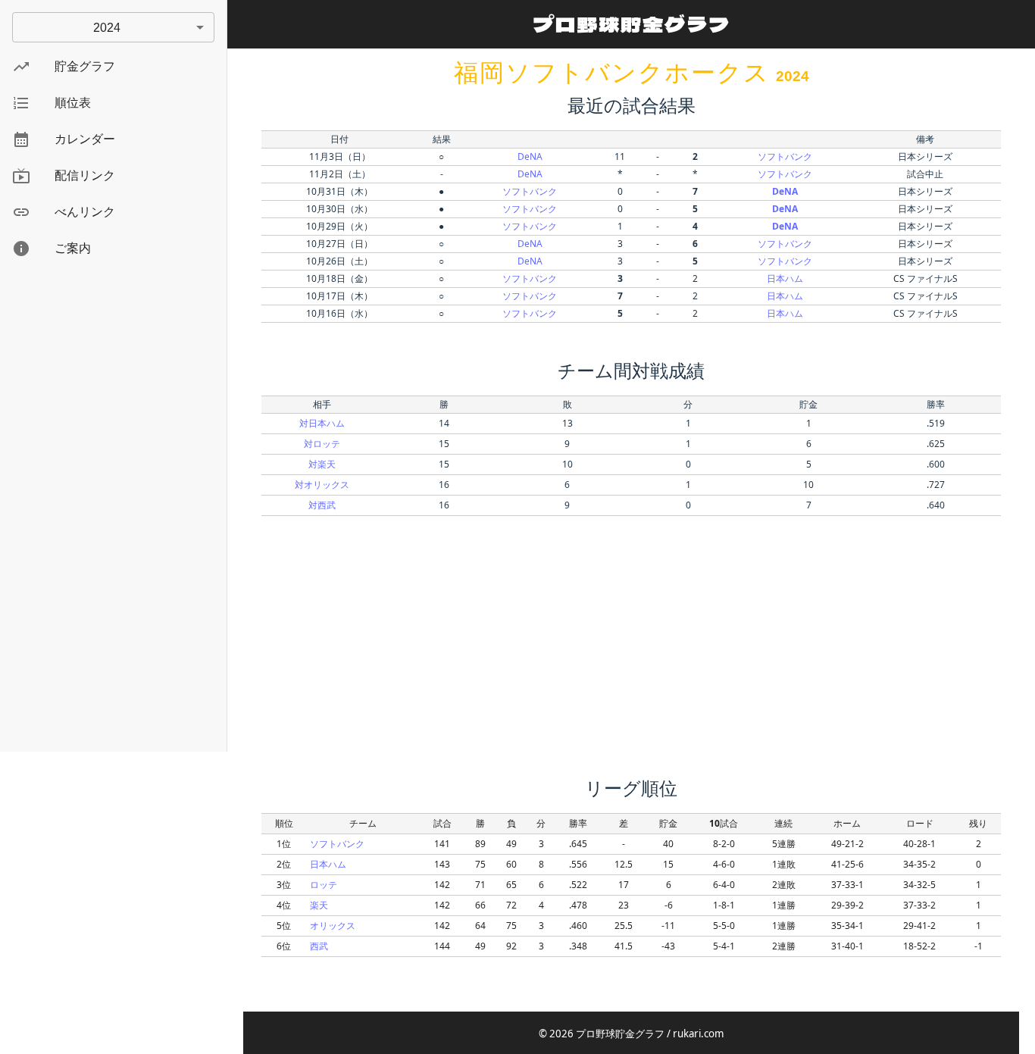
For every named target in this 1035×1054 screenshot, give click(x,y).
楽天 (319, 905)
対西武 (322, 505)
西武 (319, 946)
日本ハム (785, 278)
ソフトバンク (785, 156)
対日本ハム (322, 423)
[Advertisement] (113, 512)
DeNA (530, 156)
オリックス (332, 925)
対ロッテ (322, 443)
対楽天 (322, 464)
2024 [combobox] (106, 27)
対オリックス (322, 484)
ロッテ (323, 884)
